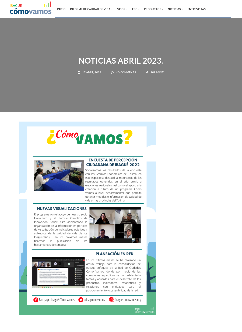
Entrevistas (197, 9)
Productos (152, 9)
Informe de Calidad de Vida (90, 9)
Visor (121, 9)
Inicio (61, 9)
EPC (134, 9)
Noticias (174, 9)
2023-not (157, 72)
